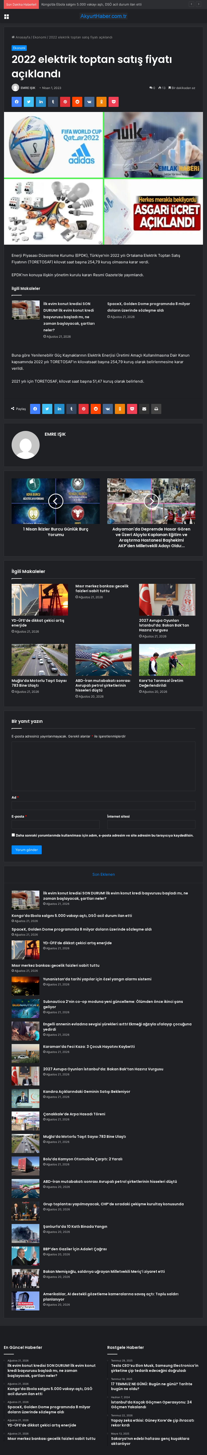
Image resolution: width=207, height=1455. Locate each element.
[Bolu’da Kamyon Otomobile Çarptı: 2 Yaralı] (25, 1166)
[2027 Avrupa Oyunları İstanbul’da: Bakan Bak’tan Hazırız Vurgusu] (167, 600)
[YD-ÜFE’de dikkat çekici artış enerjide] (40, 600)
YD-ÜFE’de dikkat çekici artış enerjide (38, 623)
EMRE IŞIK (28, 88)
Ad (15, 797)
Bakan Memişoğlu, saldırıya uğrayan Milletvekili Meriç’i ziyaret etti (104, 1271)
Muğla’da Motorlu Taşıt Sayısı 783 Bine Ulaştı (39, 683)
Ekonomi (39, 37)
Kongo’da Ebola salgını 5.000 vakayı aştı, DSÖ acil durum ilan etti (91, 4)
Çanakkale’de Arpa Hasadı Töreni (74, 1114)
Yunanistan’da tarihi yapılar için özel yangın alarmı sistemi (97, 979)
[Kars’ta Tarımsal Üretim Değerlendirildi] (167, 660)
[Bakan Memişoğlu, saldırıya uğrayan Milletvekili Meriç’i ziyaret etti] (25, 1278)
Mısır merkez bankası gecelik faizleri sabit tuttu (101, 588)
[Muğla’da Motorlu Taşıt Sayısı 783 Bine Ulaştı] (40, 660)
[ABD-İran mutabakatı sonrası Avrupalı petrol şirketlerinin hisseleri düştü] (103, 660)
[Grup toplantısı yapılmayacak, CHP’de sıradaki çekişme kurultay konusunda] (25, 1211)
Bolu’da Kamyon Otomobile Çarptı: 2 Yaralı (82, 1159)
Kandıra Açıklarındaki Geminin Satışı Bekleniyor (86, 1091)
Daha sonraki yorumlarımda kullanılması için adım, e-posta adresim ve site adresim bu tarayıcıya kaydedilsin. (105, 835)
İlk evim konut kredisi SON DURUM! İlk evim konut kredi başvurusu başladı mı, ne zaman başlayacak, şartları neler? (69, 317)
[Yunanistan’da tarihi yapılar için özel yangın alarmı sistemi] (25, 986)
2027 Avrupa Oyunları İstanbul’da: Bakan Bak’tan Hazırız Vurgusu (164, 625)
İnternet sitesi (118, 816)
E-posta (19, 816)
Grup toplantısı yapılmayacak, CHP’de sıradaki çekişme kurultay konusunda (113, 1204)
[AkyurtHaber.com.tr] (103, 16)
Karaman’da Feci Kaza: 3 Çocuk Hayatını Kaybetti (89, 1046)
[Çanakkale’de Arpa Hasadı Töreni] (25, 1121)
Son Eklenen (103, 874)
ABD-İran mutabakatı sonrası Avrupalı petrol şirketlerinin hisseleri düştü (102, 685)
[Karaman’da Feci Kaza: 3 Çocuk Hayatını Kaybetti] (25, 1053)
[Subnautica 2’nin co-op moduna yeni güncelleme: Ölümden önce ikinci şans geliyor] (25, 1008)
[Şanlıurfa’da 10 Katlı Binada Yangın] (25, 1233)
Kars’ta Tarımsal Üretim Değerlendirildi (161, 683)
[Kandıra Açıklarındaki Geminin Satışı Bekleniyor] (25, 1098)
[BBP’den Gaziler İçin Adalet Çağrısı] (25, 1255)
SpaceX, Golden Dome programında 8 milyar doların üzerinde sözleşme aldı (82, 929)
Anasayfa (22, 37)
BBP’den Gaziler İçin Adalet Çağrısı (75, 1249)
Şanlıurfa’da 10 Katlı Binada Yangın (75, 1226)
